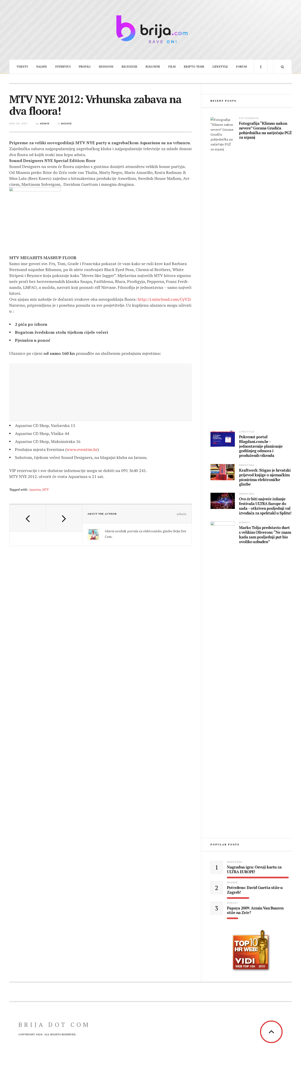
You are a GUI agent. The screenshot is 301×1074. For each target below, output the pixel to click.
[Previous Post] (27, 518)
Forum (241, 66)
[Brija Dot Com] (150, 29)
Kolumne (153, 66)
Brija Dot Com (54, 1025)
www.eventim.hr (82, 449)
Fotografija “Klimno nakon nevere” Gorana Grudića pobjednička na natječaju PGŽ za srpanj (265, 130)
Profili (85, 66)
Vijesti (22, 66)
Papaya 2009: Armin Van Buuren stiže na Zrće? (255, 910)
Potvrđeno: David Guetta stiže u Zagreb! (255, 890)
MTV (45, 489)
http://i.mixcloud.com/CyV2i (164, 299)
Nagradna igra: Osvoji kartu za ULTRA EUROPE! (254, 869)
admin (44, 123)
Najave (41, 66)
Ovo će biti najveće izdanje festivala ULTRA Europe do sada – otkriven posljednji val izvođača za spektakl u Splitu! (265, 506)
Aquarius (35, 489)
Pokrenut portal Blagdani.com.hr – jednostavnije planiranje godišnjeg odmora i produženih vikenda (261, 446)
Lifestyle (220, 66)
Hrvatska (246, 465)
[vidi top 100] (251, 950)
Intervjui (63, 66)
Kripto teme (194, 66)
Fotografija (249, 118)
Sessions (106, 66)
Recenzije (129, 66)
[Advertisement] (100, 392)
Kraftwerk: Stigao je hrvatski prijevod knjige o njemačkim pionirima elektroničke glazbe (265, 477)
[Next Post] (64, 518)
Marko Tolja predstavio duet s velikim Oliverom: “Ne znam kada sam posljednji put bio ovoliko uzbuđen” (265, 534)
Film (172, 66)
